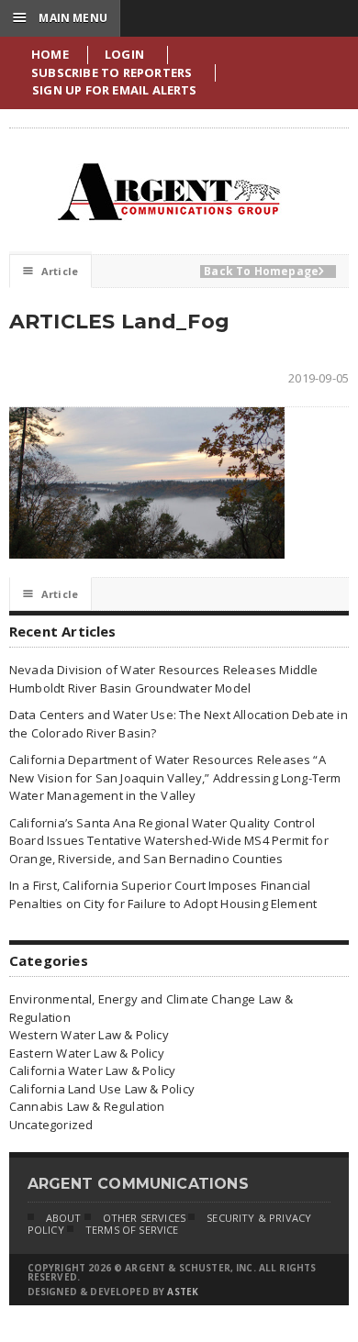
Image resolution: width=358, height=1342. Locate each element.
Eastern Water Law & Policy (86, 1053)
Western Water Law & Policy (89, 1034)
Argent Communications (168, 191)
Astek (182, 1291)
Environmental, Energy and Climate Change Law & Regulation (151, 1008)
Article (50, 271)
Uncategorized (51, 1124)
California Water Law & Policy (92, 1070)
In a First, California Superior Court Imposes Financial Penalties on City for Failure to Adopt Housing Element (163, 894)
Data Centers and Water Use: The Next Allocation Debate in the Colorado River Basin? (178, 723)
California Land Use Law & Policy (102, 1089)
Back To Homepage (264, 271)
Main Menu (60, 17)
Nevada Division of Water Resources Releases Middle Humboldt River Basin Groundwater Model (164, 678)
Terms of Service (132, 1230)
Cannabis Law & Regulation (87, 1106)
